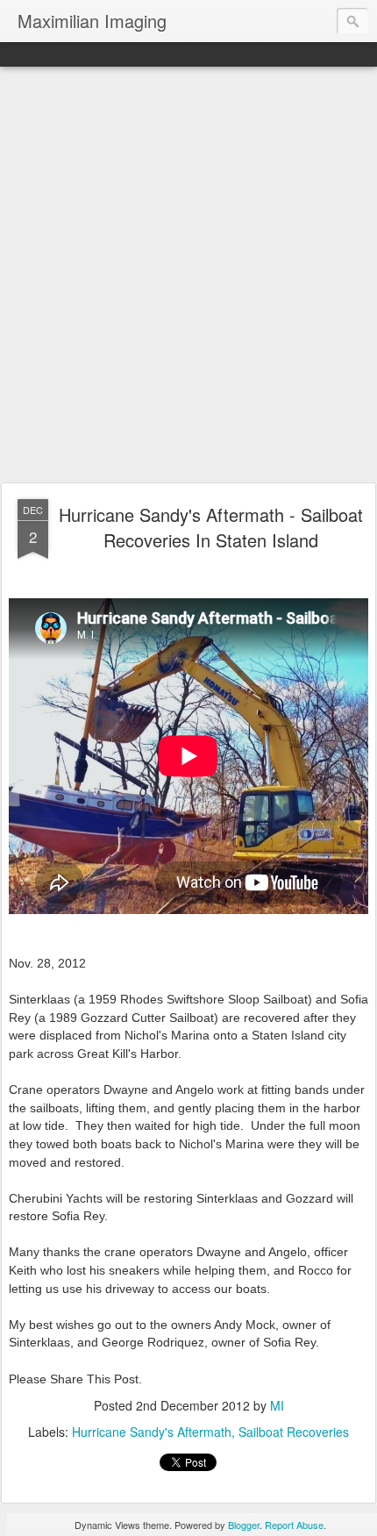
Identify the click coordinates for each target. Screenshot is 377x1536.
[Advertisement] (188, 275)
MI (277, 1405)
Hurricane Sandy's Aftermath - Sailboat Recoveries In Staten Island (211, 527)
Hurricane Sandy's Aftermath (151, 1431)
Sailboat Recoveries (293, 1431)
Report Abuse (294, 1525)
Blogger (244, 1525)
